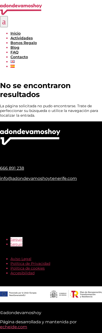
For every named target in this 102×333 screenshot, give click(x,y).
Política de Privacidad (30, 263)
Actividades (21, 38)
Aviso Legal (20, 258)
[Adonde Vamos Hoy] (21, 13)
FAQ (14, 52)
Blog (14, 47)
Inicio (15, 33)
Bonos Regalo (23, 42)
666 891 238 (12, 168)
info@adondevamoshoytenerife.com (38, 178)
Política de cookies (27, 268)
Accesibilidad (22, 273)
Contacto (19, 57)
